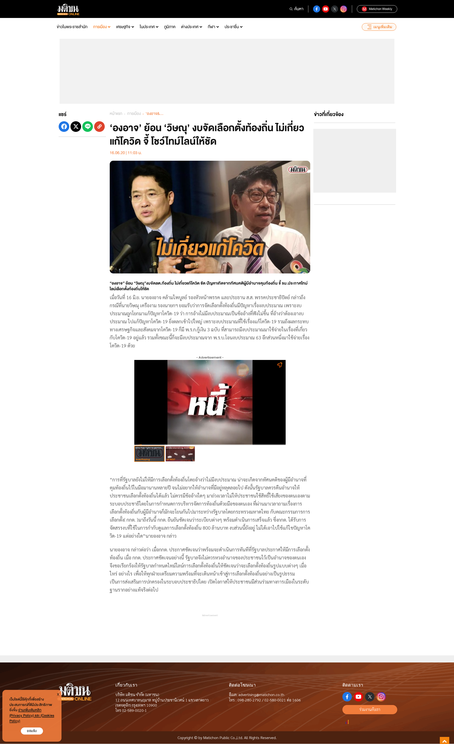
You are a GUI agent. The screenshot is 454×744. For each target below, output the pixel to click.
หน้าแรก (116, 113)
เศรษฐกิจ (123, 26)
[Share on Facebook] (64, 126)
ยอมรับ (32, 731)
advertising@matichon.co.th (261, 694)
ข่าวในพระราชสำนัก (72, 26)
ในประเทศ (147, 26)
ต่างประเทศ (189, 26)
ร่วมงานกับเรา (369, 709)
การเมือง (100, 26)
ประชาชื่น (232, 26)
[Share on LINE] (87, 126)
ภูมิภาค (169, 26)
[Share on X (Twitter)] (75, 126)
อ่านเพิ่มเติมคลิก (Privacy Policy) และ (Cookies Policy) (31, 715)
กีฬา (211, 26)
